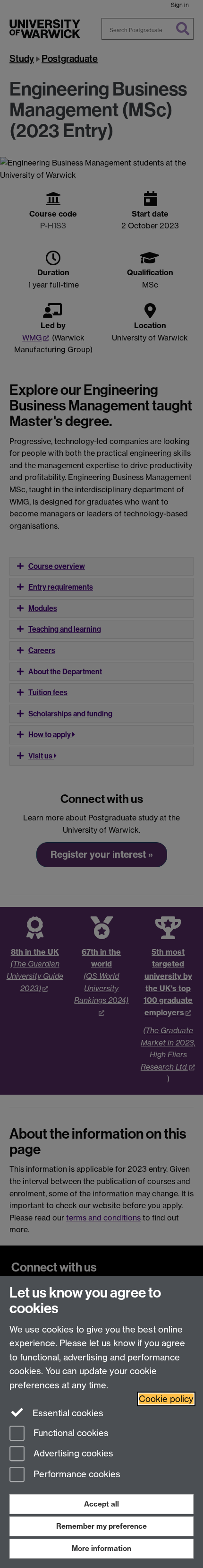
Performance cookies (75, 1474)
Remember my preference (101, 1526)
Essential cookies (66, 1413)
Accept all (101, 1503)
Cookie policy (166, 1399)
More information (101, 1548)
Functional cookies (70, 1433)
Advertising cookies (72, 1453)
